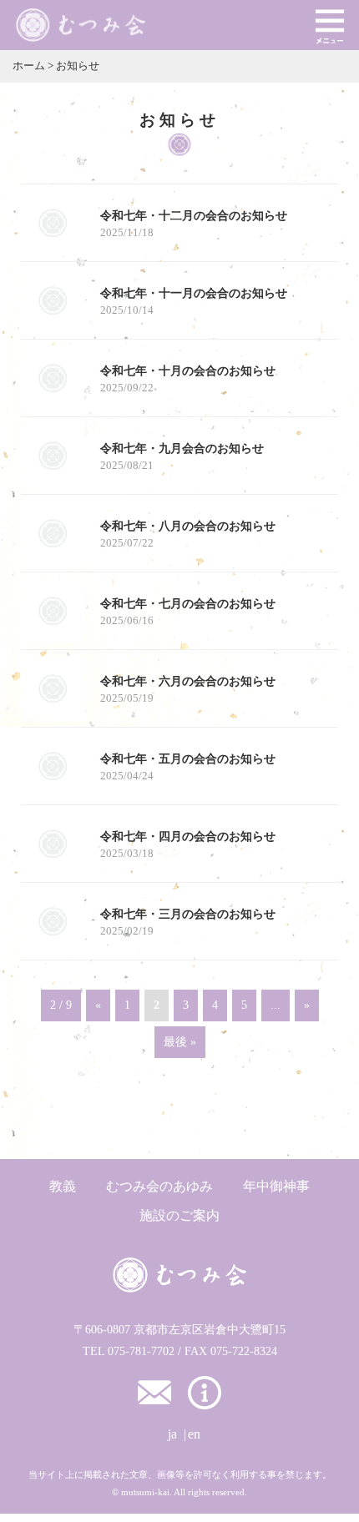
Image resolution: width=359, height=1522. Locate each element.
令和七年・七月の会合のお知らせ (188, 603)
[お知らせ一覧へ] (204, 1390)
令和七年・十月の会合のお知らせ (188, 370)
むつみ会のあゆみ (159, 1186)
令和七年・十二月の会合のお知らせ (193, 215)
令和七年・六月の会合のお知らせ (188, 681)
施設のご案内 (179, 1215)
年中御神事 (276, 1186)
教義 (62, 1186)
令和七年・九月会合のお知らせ (182, 448)
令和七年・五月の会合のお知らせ (188, 758)
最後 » (180, 1041)
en (194, 1434)
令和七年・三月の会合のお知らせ (188, 913)
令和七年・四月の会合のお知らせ (188, 836)
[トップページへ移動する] (179, 1275)
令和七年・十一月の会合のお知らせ (193, 293)
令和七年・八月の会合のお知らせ (188, 525)
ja (172, 1434)
